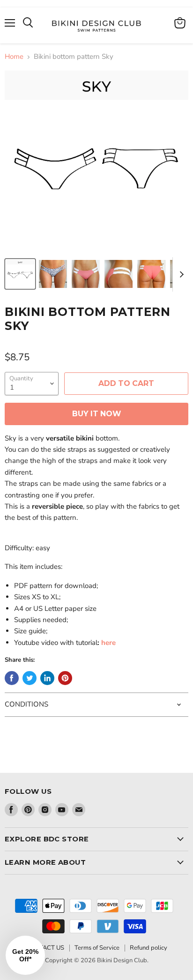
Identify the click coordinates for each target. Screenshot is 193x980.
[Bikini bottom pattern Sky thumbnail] (20, 274)
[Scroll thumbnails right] (179, 274)
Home (14, 57)
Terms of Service (96, 948)
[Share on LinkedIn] (47, 678)
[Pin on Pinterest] (65, 678)
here (108, 642)
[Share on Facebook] (12, 678)
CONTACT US (45, 948)
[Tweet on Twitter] (29, 678)
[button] (25, 955)
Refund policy (148, 948)
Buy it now (96, 413)
